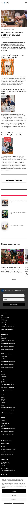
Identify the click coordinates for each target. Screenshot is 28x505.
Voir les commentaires (14, 180)
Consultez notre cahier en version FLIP (17, 213)
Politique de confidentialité (18, 503)
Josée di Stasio (9, 78)
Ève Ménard (6, 37)
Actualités (3, 247)
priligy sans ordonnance (7, 329)
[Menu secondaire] (26, 2)
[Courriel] (10, 37)
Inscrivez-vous (14, 304)
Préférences (14, 500)
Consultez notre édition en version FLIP (18, 201)
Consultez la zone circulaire (16, 225)
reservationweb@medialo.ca (8, 470)
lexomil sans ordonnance (7, 326)
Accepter (14, 491)
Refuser (14, 495)
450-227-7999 (4, 468)
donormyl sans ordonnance (8, 324)
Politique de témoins (8, 503)
